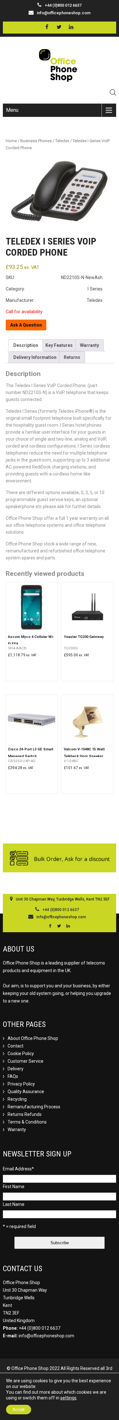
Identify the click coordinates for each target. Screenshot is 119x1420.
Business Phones (36, 140)
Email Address (18, 1168)
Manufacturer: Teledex (54, 300)
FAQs (13, 1076)
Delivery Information (34, 357)
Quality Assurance (26, 1091)
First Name (13, 1186)
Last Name (13, 1204)
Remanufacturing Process (34, 1106)
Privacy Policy (21, 1083)
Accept (18, 1409)
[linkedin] (71, 27)
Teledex (62, 140)
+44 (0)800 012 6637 (39, 1328)
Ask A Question (26, 325)
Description (25, 345)
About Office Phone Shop (33, 1038)
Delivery (15, 1068)
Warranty (89, 345)
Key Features (59, 345)
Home (11, 140)
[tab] (26, 345)
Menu (12, 110)
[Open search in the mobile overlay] (113, 92)
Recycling (17, 1099)
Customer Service (25, 1061)
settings (68, 1397)
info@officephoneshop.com (63, 12)
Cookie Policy (21, 1053)
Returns (72, 357)
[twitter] (59, 27)
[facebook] (47, 27)
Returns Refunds (25, 1114)
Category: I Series (54, 288)
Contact (15, 1045)
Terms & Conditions (27, 1121)
